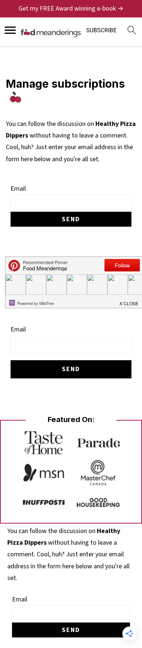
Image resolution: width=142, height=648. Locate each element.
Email (18, 188)
